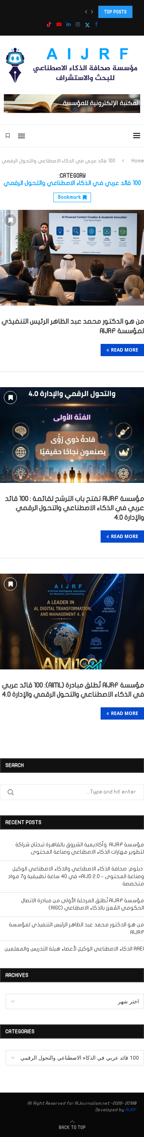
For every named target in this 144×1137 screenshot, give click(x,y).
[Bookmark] (8, 136)
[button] (86, 12)
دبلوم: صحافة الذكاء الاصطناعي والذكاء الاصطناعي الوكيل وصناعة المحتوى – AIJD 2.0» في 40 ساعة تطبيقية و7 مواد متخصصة (76, 876)
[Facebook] (96, 25)
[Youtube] (58, 25)
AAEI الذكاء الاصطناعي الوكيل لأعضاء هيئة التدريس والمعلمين (74, 949)
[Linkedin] (68, 25)
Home (137, 161)
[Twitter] (87, 25)
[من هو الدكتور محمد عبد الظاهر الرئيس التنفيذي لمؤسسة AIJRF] (72, 258)
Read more (124, 350)
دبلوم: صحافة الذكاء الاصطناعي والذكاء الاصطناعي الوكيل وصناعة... (66, 11)
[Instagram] (78, 25)
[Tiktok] (48, 25)
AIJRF (130, 1110)
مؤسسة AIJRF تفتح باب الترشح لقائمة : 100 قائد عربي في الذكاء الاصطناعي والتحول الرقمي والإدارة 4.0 (74, 508)
